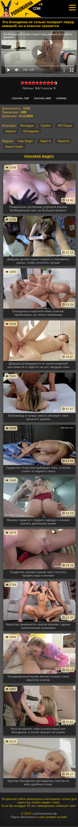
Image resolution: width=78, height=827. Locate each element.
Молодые (27, 125)
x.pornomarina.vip (44, 813)
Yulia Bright (25, 141)
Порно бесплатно (23, 817)
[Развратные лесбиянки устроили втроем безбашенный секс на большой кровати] (39, 163)
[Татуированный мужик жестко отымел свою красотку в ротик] (39, 633)
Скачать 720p (20, 98)
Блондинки (31, 131)
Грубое (46, 125)
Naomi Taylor (14, 146)
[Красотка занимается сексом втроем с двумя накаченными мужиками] (39, 581)
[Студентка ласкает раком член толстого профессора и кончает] (39, 529)
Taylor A (45, 141)
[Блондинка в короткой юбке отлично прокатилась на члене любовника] (39, 268)
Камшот (10, 131)
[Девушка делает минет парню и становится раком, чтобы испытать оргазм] (39, 216)
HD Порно (65, 125)
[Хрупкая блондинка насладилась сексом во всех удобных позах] (39, 737)
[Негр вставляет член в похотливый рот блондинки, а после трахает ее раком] (39, 685)
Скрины (61, 98)
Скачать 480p (42, 98)
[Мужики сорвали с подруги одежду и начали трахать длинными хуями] (39, 476)
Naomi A (63, 141)
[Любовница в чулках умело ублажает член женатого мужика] (39, 372)
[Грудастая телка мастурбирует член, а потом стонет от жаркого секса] (39, 424)
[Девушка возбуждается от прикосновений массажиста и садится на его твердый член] (39, 320)
